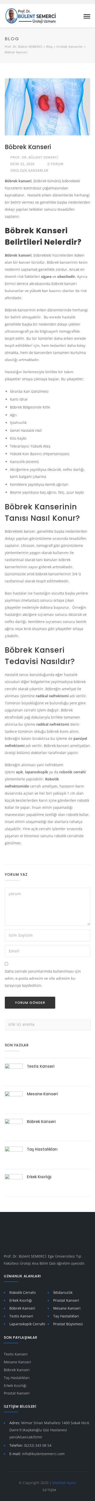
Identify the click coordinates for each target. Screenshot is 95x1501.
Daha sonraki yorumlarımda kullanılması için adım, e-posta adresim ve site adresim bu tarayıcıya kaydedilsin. (43, 978)
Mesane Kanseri (42, 1094)
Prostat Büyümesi (68, 1323)
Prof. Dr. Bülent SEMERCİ (34, 157)
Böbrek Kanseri (41, 1121)
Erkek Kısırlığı (39, 1177)
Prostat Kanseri (66, 1300)
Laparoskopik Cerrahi (27, 1323)
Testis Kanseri (40, 1066)
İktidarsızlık (62, 1292)
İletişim (49, 1490)
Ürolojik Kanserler (29, 170)
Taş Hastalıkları (42, 1149)
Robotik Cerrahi (22, 1292)
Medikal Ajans (64, 1482)
